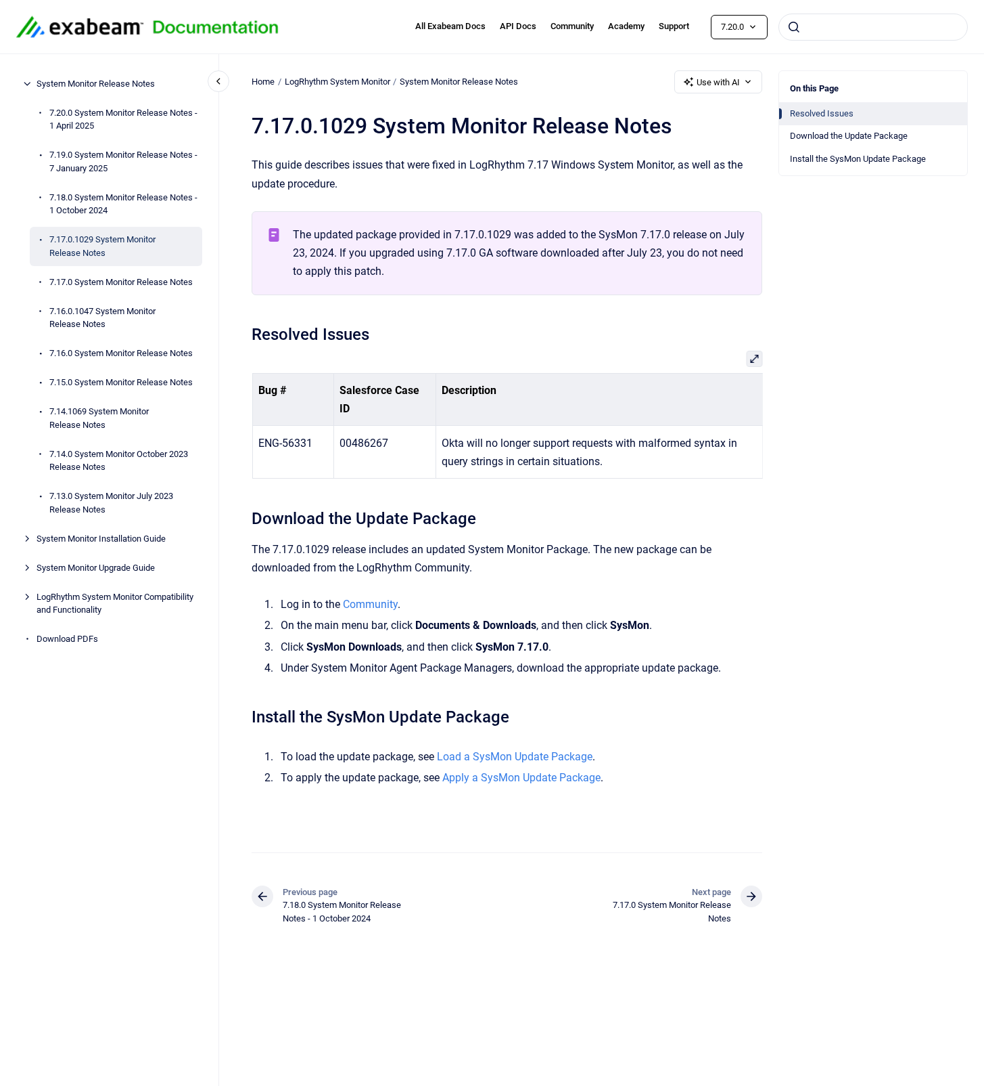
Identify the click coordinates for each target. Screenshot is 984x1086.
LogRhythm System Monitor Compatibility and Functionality (115, 603)
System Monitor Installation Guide (101, 539)
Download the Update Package (849, 136)
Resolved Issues (821, 113)
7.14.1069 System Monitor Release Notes (99, 418)
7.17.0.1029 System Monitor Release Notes (102, 246)
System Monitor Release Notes (96, 84)
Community (572, 26)
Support (674, 26)
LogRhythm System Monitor (337, 82)
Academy (626, 26)
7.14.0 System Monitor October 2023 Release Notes (118, 461)
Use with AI (718, 82)
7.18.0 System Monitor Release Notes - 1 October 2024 (123, 204)
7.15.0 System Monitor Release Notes (121, 382)
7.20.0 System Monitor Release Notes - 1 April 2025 (123, 119)
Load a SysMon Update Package (514, 756)
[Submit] (794, 27)
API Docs (518, 26)
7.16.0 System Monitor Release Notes (121, 353)
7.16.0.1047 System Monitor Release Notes (102, 318)
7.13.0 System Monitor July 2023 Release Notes (111, 503)
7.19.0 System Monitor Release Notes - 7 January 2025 (123, 161)
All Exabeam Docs (450, 26)
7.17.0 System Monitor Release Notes (121, 282)
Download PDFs (67, 639)
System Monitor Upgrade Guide (96, 568)
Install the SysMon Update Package (858, 159)
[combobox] (873, 27)
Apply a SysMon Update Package (521, 777)
